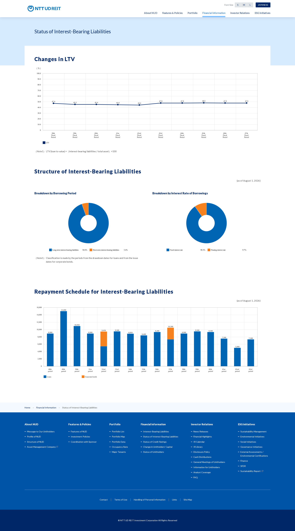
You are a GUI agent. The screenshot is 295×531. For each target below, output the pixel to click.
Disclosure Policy (201, 452)
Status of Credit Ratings (155, 441)
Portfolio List (118, 431)
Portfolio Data (118, 441)
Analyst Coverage (202, 472)
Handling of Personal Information (149, 499)
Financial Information (46, 407)
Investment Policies (80, 436)
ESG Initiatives (246, 424)
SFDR (243, 466)
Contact (104, 499)
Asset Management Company (41, 447)
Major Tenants (119, 452)
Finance (244, 460)
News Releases (200, 431)
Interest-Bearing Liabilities (156, 431)
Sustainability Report (250, 471)
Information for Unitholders (206, 467)
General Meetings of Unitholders (209, 462)
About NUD (31, 424)
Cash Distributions (202, 457)
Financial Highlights (202, 436)
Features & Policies (79, 424)
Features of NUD (79, 431)
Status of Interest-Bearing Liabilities (160, 436)
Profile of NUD (34, 436)
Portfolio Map (118, 436)
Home (27, 407)
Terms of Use (120, 499)
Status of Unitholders (153, 452)
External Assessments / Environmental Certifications (254, 454)
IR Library (198, 447)
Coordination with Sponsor (84, 441)
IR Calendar (199, 441)
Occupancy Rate (120, 447)
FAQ (195, 477)
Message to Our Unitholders (41, 431)
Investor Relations (202, 424)
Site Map (188, 499)
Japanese (263, 5)
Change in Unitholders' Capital (157, 447)
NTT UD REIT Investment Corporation (54, 8)
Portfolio (114, 424)
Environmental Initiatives (252, 436)
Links (174, 499)
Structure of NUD (35, 441)
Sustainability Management (253, 431)
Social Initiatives (248, 441)
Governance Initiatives (251, 447)
